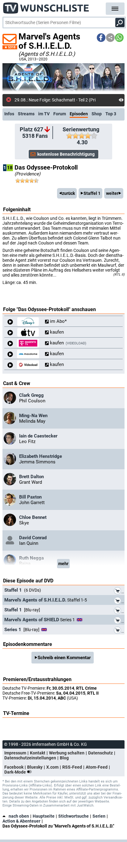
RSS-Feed (72, 767)
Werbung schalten (66, 752)
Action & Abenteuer (21, 821)
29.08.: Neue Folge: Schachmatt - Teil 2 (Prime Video (63, 99)
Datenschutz (100, 752)
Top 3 (110, 113)
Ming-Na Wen (33, 415)
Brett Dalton (31, 476)
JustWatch (85, 805)
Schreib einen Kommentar (64, 657)
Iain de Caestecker (38, 436)
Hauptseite (44, 816)
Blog (64, 757)
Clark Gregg (31, 395)
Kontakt (37, 752)
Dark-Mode (15, 772)
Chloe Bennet (33, 517)
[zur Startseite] (46, 6)
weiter (112, 193)
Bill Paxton (30, 497)
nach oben (19, 816)
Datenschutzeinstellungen (30, 757)
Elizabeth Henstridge (40, 456)
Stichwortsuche (73, 816)
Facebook (13, 767)
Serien (98, 816)
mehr (63, 563)
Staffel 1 (92, 193)
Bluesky (35, 767)
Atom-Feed (97, 767)
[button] (101, 37)
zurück (68, 193)
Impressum (15, 752)
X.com (52, 767)
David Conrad (33, 537)
